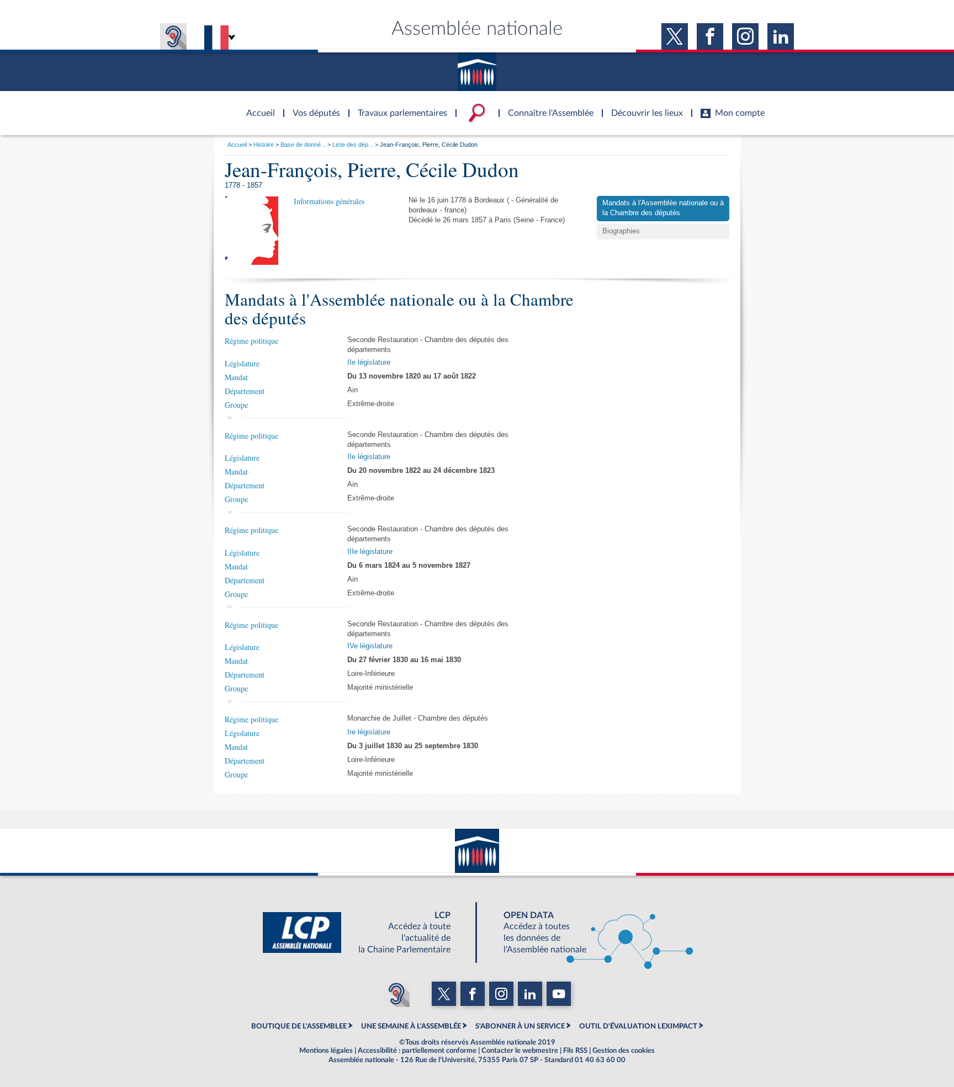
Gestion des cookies (623, 1050)
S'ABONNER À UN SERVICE (520, 1026)
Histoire (263, 144)
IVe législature (370, 646)
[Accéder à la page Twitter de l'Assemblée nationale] (674, 36)
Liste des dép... (352, 144)
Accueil (237, 144)
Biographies (621, 231)
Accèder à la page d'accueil (256, 106)
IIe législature (368, 362)
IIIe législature (370, 552)
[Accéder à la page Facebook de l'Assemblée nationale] (710, 36)
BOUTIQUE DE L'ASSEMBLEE (299, 1026)
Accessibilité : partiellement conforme (417, 1050)
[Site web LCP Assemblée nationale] (365, 932)
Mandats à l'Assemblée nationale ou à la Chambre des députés (663, 208)
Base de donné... (303, 144)
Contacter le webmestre (519, 1050)
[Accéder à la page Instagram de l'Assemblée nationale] (745, 36)
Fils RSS (575, 1050)
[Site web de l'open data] (588, 932)
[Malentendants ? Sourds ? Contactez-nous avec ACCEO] (173, 36)
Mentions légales (326, 1050)
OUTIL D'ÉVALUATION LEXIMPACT (638, 1026)
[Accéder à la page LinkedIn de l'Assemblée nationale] (780, 36)
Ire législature (368, 732)
